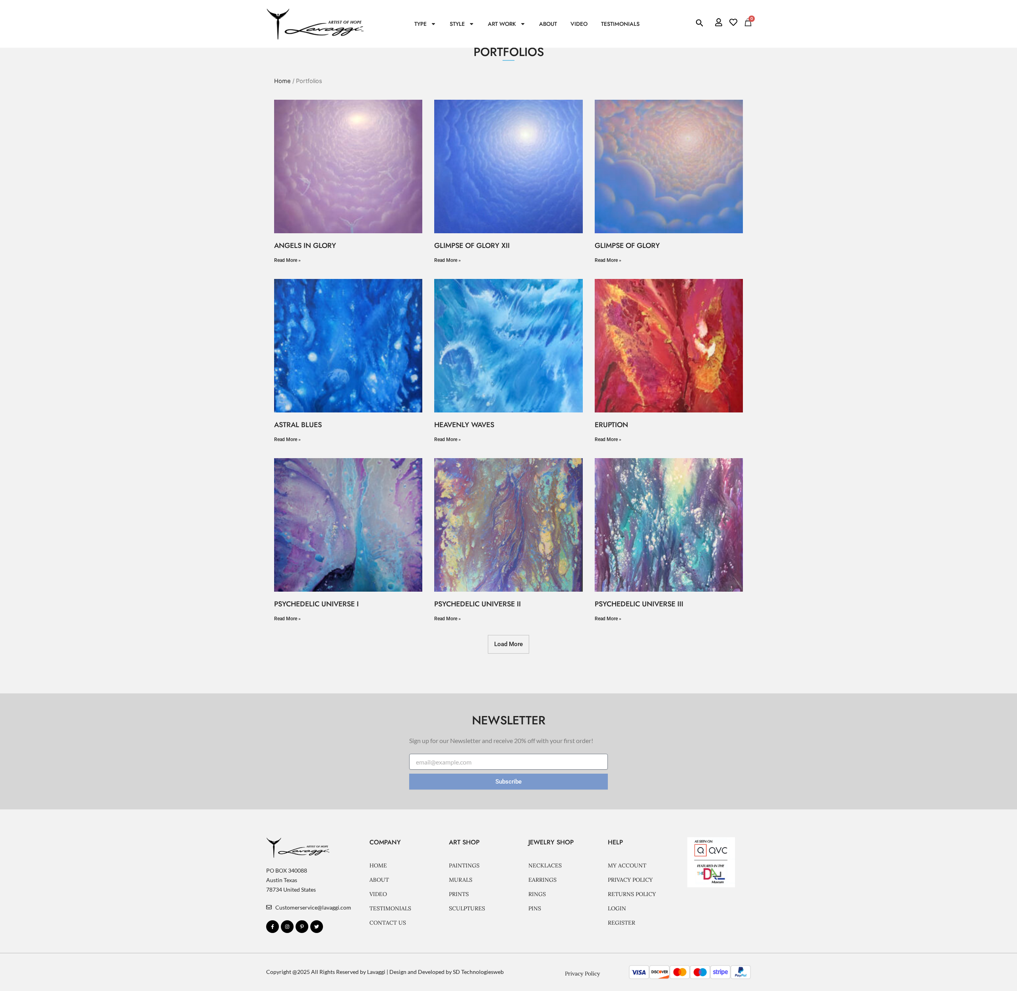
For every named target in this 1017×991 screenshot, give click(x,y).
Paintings (464, 865)
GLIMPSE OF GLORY (627, 245)
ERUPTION (611, 425)
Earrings (542, 879)
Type (420, 24)
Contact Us (387, 922)
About (548, 24)
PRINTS (459, 894)
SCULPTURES (467, 908)
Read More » (287, 260)
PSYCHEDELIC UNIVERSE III (639, 604)
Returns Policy (632, 894)
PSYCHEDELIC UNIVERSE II (477, 604)
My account (627, 865)
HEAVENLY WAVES (464, 425)
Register (621, 922)
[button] (508, 644)
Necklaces (545, 865)
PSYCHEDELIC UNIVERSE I (316, 604)
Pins (534, 908)
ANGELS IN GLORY (305, 245)
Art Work (502, 24)
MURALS (460, 879)
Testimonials (620, 24)
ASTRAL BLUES (298, 425)
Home (282, 81)
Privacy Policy (630, 879)
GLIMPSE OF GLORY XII (472, 245)
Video (579, 24)
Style (457, 24)
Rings (537, 894)
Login (617, 908)
